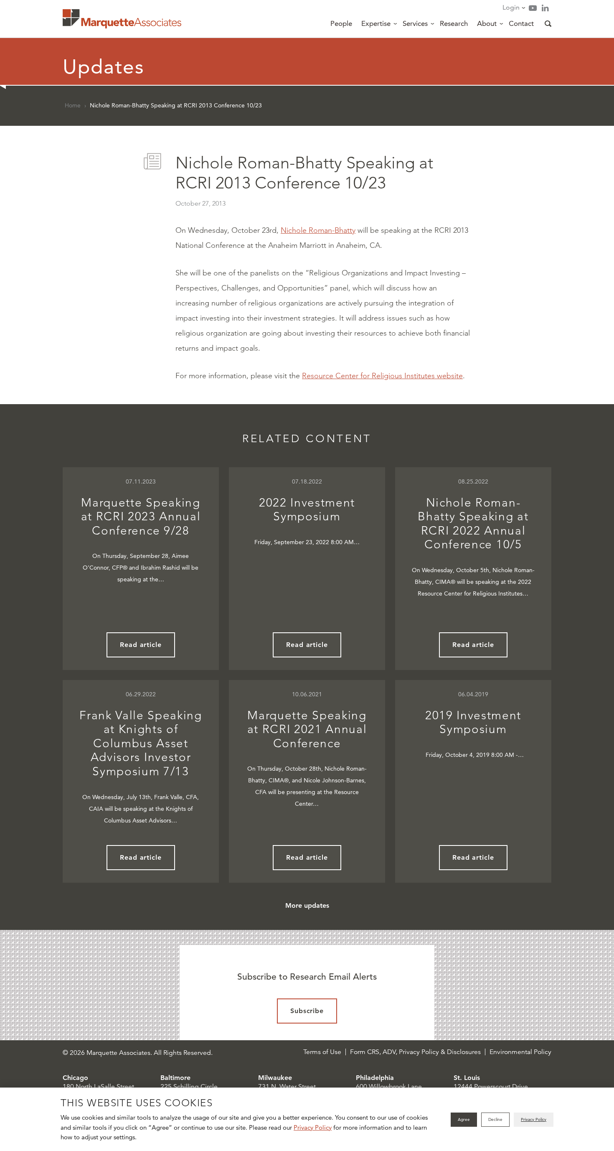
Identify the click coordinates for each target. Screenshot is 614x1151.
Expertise (376, 23)
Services (415, 23)
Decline (495, 1119)
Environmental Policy (520, 1052)
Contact (521, 23)
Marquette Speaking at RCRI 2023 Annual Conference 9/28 (141, 516)
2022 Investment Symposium (307, 510)
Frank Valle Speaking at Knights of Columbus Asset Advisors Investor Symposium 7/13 (140, 743)
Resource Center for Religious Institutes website (382, 375)
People (341, 23)
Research (454, 23)
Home (73, 105)
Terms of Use (322, 1052)
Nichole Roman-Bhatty (318, 230)
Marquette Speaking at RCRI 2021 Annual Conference (307, 729)
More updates (307, 905)
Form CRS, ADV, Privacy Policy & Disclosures (415, 1052)
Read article (141, 645)
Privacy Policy (313, 1127)
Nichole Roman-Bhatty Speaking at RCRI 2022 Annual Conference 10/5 (473, 524)
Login (511, 7)
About (487, 23)
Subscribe (307, 1011)
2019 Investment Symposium (473, 722)
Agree (464, 1119)
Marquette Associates (122, 18)
